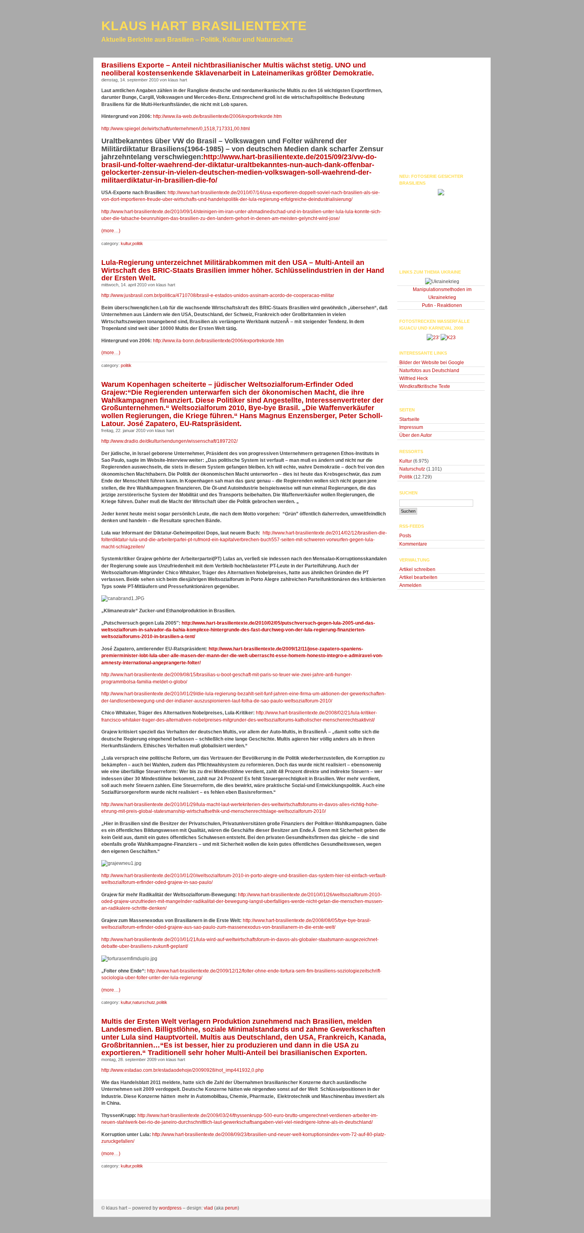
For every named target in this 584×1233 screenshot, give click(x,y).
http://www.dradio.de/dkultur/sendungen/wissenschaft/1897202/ (169, 441)
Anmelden (410, 585)
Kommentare (413, 544)
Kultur (126, 243)
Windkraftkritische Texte (424, 386)
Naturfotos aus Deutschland (429, 370)
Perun (231, 1208)
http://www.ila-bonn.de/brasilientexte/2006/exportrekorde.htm (218, 340)
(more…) (110, 230)
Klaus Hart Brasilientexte (204, 26)
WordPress (170, 1208)
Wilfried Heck (413, 378)
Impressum (411, 427)
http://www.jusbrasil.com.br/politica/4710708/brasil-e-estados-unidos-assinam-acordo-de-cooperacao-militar (217, 295)
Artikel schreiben (417, 569)
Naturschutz (143, 1002)
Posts (405, 535)
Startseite (409, 419)
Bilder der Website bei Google (431, 362)
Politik (137, 243)
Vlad (208, 1208)
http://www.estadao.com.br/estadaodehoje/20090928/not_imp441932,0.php (182, 1070)
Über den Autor (415, 435)
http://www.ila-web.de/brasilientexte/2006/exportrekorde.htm (217, 116)
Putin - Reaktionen (442, 305)
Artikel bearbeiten (418, 577)
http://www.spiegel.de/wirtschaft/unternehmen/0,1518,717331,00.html (175, 128)
